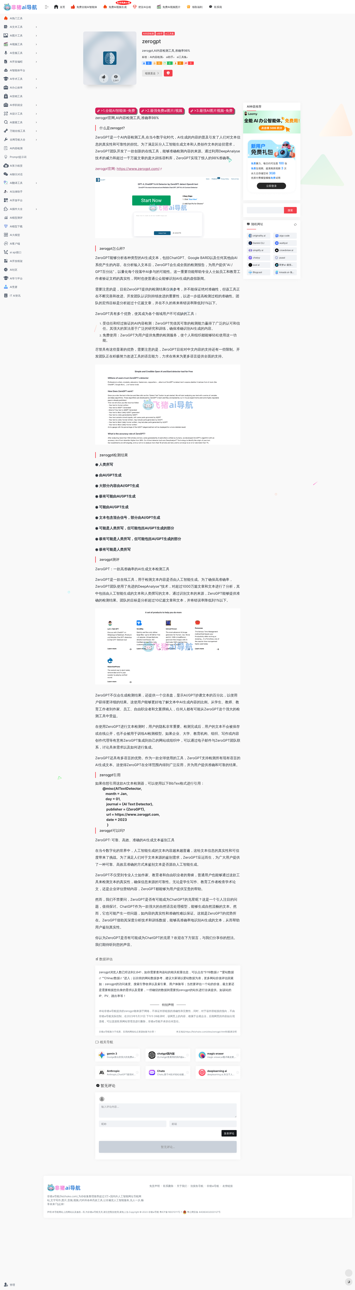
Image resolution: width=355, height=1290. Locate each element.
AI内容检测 (148, 33)
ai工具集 (169, 33)
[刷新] (295, 224)
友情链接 (227, 1185)
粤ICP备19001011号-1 (171, 1212)
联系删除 (168, 1185)
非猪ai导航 (213, 1185)
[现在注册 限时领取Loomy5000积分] (271, 122)
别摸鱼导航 (196, 1185)
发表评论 (229, 1133)
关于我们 (182, 1185)
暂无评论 (108, 1085)
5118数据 (210, 972)
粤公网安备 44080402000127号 (204, 1212)
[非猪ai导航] (63, 1189)
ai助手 (159, 33)
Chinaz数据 (112, 978)
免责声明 (154, 1185)
